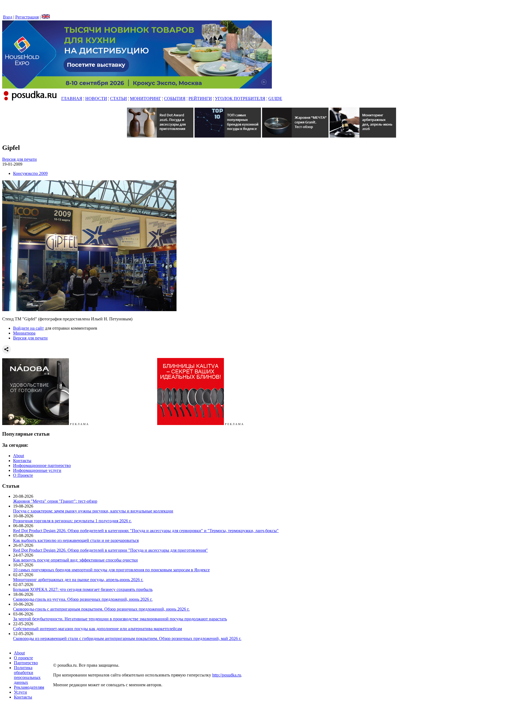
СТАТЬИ (118, 98)
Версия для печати (19, 159)
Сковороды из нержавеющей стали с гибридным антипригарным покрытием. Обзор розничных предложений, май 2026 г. (127, 638)
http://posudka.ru (226, 675)
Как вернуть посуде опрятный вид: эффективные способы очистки (75, 560)
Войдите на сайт (28, 328)
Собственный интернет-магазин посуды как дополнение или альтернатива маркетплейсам (97, 628)
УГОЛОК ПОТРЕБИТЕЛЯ (240, 98)
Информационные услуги (37, 470)
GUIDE (275, 98)
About (18, 455)
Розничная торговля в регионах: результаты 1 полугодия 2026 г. (72, 520)
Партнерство (26, 662)
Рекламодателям (29, 687)
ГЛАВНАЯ (71, 98)
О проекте (23, 658)
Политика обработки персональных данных (27, 675)
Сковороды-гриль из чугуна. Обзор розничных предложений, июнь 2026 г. (83, 599)
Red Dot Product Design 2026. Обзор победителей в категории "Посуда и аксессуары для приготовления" (110, 550)
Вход (7, 17)
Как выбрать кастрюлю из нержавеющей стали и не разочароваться (76, 540)
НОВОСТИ (96, 98)
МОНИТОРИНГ (145, 98)
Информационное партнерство (42, 465)
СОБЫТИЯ (175, 98)
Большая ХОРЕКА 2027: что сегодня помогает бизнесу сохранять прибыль (83, 589)
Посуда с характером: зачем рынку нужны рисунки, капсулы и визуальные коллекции (93, 511)
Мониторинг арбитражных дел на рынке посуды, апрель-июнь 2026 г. (78, 579)
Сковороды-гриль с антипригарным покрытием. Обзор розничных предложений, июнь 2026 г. (101, 609)
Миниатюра (24, 333)
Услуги (20, 692)
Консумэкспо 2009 (30, 173)
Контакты (22, 460)
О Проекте (23, 475)
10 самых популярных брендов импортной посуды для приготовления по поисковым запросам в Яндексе (111, 570)
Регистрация (27, 17)
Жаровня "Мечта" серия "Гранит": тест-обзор (55, 501)
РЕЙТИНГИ (200, 98)
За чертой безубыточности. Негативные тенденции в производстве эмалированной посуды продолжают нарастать (120, 619)
